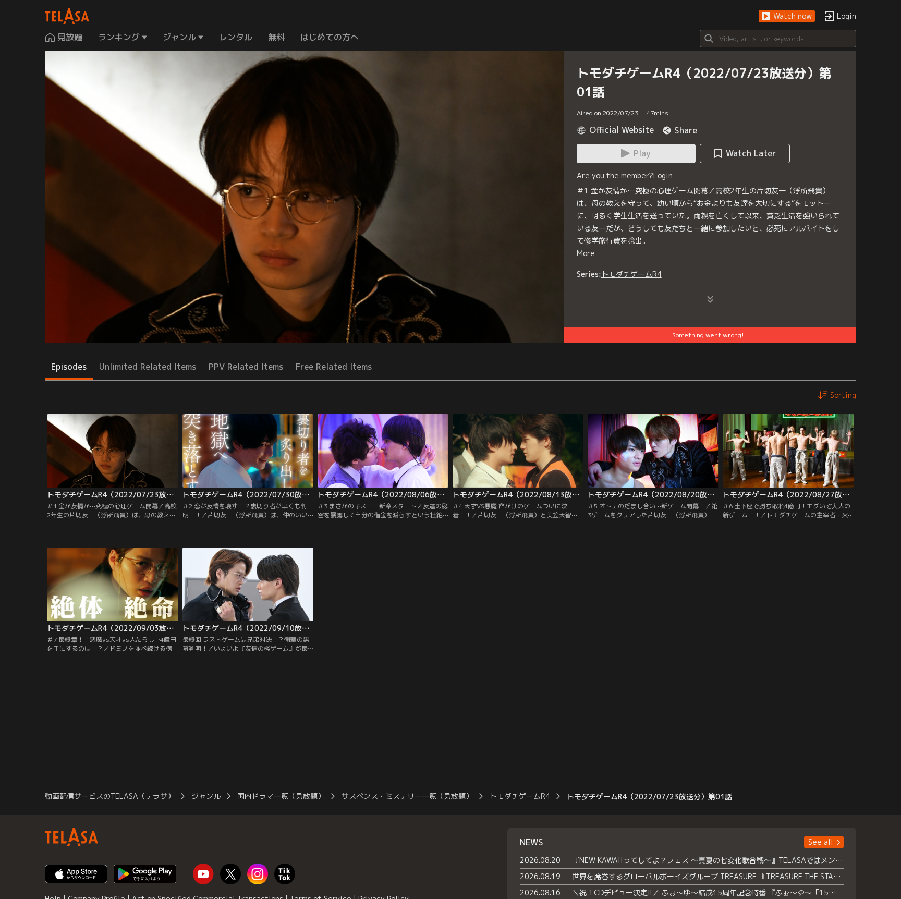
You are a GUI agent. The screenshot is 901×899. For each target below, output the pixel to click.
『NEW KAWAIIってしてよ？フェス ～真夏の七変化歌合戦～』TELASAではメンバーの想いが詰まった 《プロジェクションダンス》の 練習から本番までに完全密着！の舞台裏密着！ (708, 860)
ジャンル (206, 796)
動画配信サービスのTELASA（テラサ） (110, 796)
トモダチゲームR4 (631, 274)
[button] (787, 16)
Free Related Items (334, 366)
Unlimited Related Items (147, 366)
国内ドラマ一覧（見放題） (281, 796)
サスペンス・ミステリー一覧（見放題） (407, 796)
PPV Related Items (246, 366)
